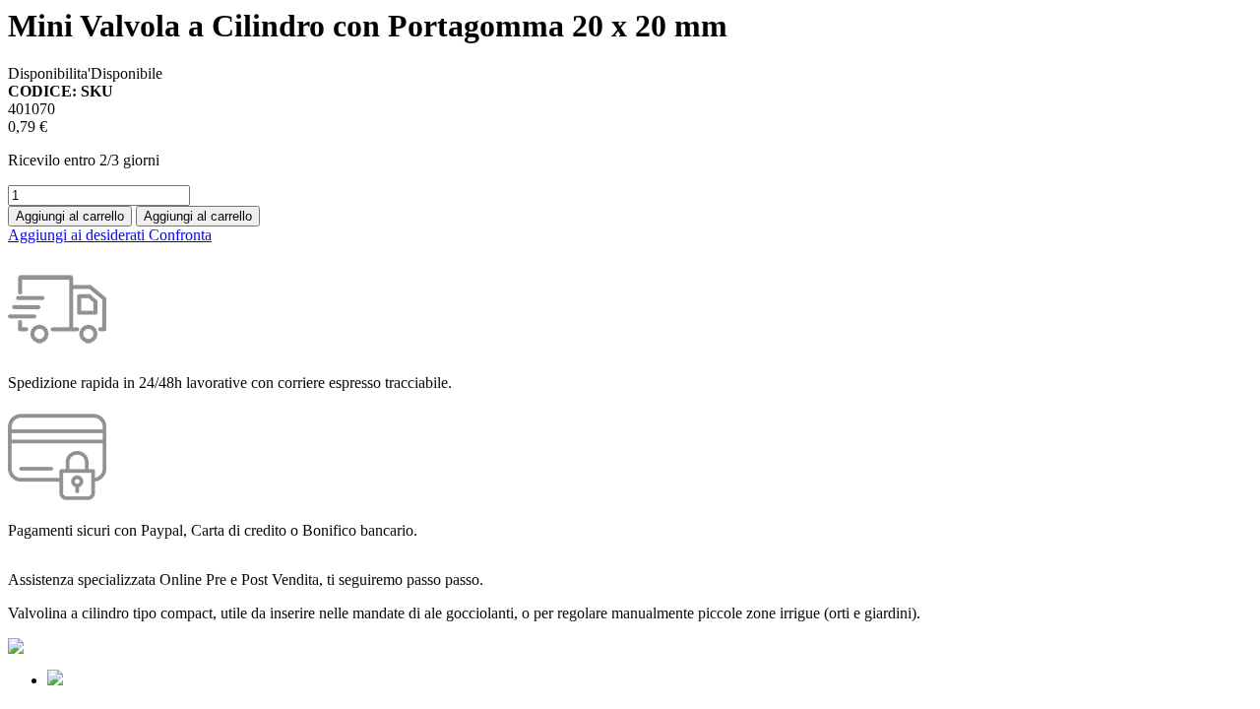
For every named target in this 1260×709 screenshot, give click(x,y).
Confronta (180, 234)
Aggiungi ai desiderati (78, 234)
